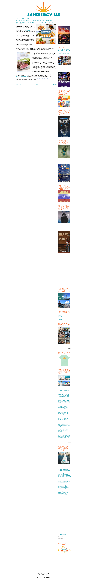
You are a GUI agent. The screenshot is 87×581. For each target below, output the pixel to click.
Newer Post (18, 84)
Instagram (60, 313)
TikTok (59, 318)
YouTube (60, 319)
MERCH (28, 18)
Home (37, 84)
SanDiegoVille (43, 572)
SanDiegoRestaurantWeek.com (22, 76)
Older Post (55, 84)
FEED (18, 18)
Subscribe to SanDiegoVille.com (62, 534)
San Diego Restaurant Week (26, 30)
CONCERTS (23, 18)
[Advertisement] (64, 270)
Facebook (60, 315)
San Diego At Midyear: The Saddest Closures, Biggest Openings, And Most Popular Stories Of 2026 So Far (64, 52)
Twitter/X (60, 316)
